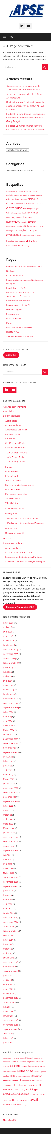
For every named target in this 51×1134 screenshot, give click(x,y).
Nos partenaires (13, 489)
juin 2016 (7, 1042)
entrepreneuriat (37, 203)
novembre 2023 (10, 743)
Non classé (8, 538)
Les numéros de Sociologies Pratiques (23, 557)
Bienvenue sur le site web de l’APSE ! (24, 266)
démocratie (19, 203)
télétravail (11, 245)
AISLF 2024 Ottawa (16, 461)
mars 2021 (8, 868)
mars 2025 (8, 685)
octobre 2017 (9, 1002)
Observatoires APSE (15, 533)
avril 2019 (7, 953)
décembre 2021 (10, 837)
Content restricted (15, 275)
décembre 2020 (10, 877)
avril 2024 (7, 721)
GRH (8, 213)
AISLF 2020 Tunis (15, 457)
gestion (39, 208)
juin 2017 (7, 1007)
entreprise (14, 208)
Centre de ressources (13, 508)
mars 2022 (8, 824)
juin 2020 (7, 895)
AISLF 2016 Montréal (17, 452)
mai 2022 (7, 815)
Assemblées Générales (16, 429)
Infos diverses (12, 471)
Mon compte (12, 314)
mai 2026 (7, 627)
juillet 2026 (8, 623)
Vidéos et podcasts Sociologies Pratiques (25, 561)
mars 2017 (8, 1011)
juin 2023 (7, 765)
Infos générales (12, 476)
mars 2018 (8, 989)
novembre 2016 (10, 1025)
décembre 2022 (10, 788)
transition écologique (15, 241)
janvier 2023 (9, 783)
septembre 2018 (11, 971)
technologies (26, 235)
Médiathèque (11, 528)
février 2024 (8, 730)
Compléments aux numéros (18, 552)
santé (41, 226)
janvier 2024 (9, 734)
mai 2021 (7, 859)
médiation (28, 218)
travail (31, 240)
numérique (12, 221)
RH (26, 226)
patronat (32, 222)
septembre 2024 (11, 707)
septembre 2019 (11, 931)
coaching (18, 195)
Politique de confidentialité (19, 327)
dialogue (33, 198)
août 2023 (8, 757)
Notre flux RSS (10, 1120)
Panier (9, 323)
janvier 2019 (9, 958)
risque (31, 226)
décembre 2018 (10, 962)
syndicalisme (13, 234)
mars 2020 (8, 908)
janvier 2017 (9, 1016)
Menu (10, 36)
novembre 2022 (10, 792)
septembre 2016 (11, 1029)
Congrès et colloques (15, 447)
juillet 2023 (8, 761)
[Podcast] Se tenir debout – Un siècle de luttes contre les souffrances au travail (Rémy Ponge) (25, 118)
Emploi (8, 467)
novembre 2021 (10, 841)
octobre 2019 (9, 926)
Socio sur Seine (12, 498)
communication (29, 195)
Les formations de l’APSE (18, 300)
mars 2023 (8, 774)
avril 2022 (7, 819)
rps (35, 226)
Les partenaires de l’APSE (18, 305)
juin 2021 (7, 855)
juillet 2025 (8, 667)
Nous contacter (13, 318)
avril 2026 (7, 632)
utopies (20, 245)
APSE (29, 191)
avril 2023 (7, 770)
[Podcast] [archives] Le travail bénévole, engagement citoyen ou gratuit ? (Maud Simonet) (25, 106)
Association (8, 411)
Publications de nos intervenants (22, 518)
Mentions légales (14, 309)
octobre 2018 (9, 966)
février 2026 (9, 640)
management (15, 217)
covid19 (39, 195)
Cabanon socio (12, 434)
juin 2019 (7, 944)
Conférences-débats (15, 443)
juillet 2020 (8, 890)
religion (21, 226)
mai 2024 (7, 716)
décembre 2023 (10, 739)
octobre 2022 (9, 797)
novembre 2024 (10, 703)
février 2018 (8, 993)
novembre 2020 (10, 882)
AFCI (16, 191)
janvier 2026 (9, 645)
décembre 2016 (10, 1020)
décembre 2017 (10, 998)
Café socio (10, 438)
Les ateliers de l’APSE (16, 288)
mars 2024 (8, 725)
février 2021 (8, 873)
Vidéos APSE (11, 503)
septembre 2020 (11, 886)
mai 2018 (7, 980)
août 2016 (8, 1033)
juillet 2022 (8, 806)
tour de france (36, 235)
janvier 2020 (9, 913)
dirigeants (10, 203)
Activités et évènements (14, 407)
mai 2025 (7, 676)
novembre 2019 (10, 922)
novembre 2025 (10, 654)
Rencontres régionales (16, 494)
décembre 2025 (10, 649)
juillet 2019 (8, 940)
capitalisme (10, 195)
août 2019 (8, 935)
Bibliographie (11, 513)
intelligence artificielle (19, 213)
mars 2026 (8, 636)
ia (11, 213)
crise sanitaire (13, 199)
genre (32, 209)
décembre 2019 (10, 917)
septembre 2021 (11, 850)
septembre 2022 (11, 801)
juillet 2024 (8, 712)
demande (24, 199)
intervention (32, 213)
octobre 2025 (9, 658)
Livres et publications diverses (19, 485)
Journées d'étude (13, 480)
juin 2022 (7, 810)
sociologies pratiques (26, 230)
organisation (23, 222)
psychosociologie (12, 226)
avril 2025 (7, 681)
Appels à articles (13, 425)
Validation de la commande (19, 336)
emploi (27, 203)
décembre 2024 (10, 698)
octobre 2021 (9, 846)
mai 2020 (7, 899)
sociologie (9, 231)
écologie (27, 246)
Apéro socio (11, 421)
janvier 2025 (9, 694)
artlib (35, 191)
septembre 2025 (11, 663)
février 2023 (8, 779)
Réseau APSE (12, 332)
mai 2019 (7, 949)
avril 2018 (7, 984)
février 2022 (8, 828)
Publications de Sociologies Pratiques (25, 523)
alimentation (23, 191)
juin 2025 (7, 672)
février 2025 (8, 689)
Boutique (10, 271)
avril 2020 (7, 904)
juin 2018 (7, 975)
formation (26, 208)
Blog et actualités (11, 416)
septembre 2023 (11, 752)
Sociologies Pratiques (13, 543)
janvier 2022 (9, 832)
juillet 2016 (8, 1038)
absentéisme (10, 191)
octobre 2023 (9, 748)
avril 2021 (7, 864)
